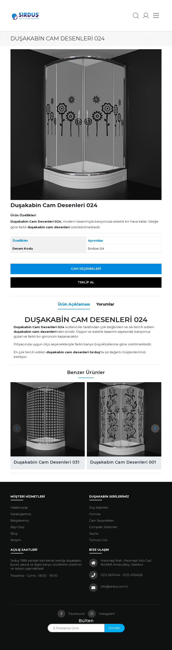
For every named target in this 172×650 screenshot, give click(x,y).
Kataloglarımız (20, 514)
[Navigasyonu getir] (156, 15)
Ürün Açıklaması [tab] (74, 304)
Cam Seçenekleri (86, 269)
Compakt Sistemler (103, 527)
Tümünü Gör (98, 540)
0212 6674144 (110, 575)
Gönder (114, 628)
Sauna (93, 533)
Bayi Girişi (17, 527)
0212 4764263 (133, 575)
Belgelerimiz (19, 520)
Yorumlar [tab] (105, 304)
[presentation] (17, 428)
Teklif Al (86, 282)
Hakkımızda (19, 507)
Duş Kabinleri (98, 507)
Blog (13, 533)
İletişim (15, 540)
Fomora (94, 514)
